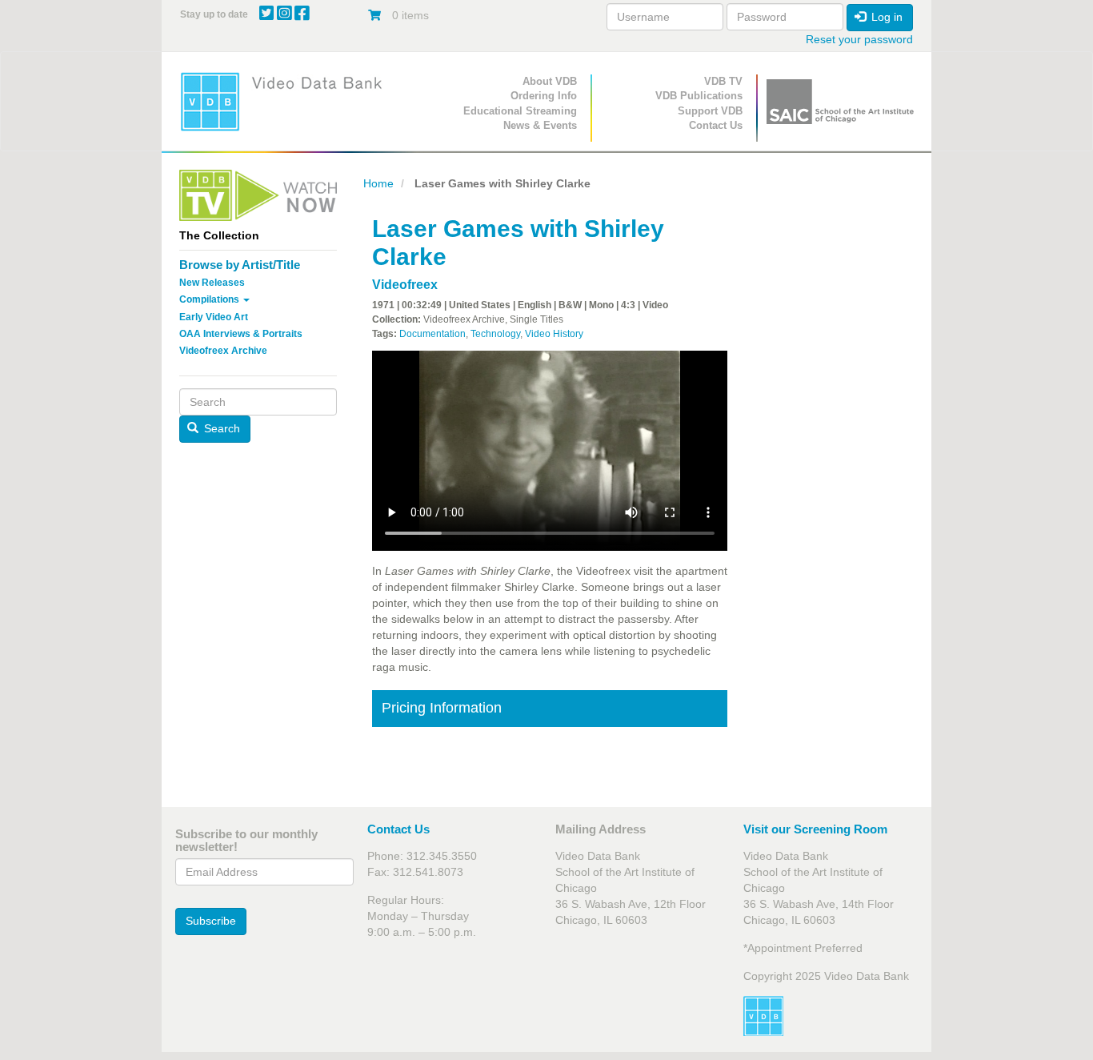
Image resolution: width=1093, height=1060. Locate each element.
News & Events (540, 125)
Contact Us (716, 125)
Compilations (210, 299)
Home (378, 183)
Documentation (432, 333)
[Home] (286, 101)
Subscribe (211, 920)
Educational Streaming (520, 111)
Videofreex (405, 284)
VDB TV (723, 81)
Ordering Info (543, 96)
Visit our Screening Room (815, 829)
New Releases (212, 282)
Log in (885, 16)
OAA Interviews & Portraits (240, 333)
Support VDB (710, 111)
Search (220, 428)
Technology (495, 333)
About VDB (549, 81)
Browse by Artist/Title (239, 264)
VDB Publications (699, 96)
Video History (554, 333)
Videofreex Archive (223, 350)
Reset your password (859, 39)
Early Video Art (213, 317)
